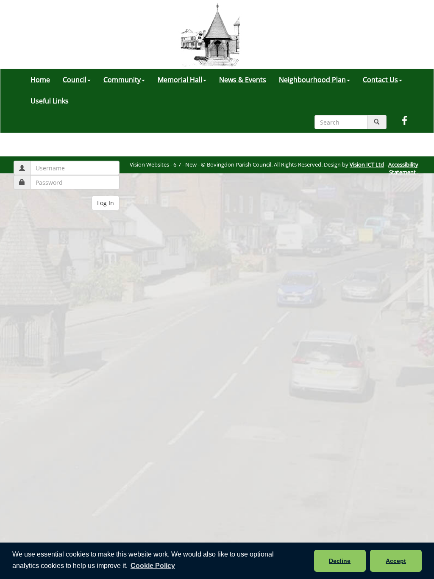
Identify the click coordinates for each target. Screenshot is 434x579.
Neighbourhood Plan (312, 79)
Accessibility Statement (403, 168)
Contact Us (380, 79)
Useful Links (50, 101)
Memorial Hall (180, 79)
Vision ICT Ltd (367, 164)
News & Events (242, 79)
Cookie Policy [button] (153, 565)
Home (40, 79)
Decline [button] (340, 560)
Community (122, 79)
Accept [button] (396, 560)
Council (74, 79)
